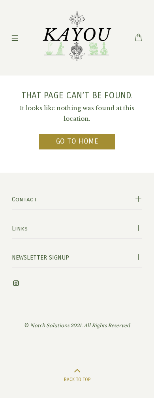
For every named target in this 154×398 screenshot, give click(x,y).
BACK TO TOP (77, 379)
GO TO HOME (77, 141)
